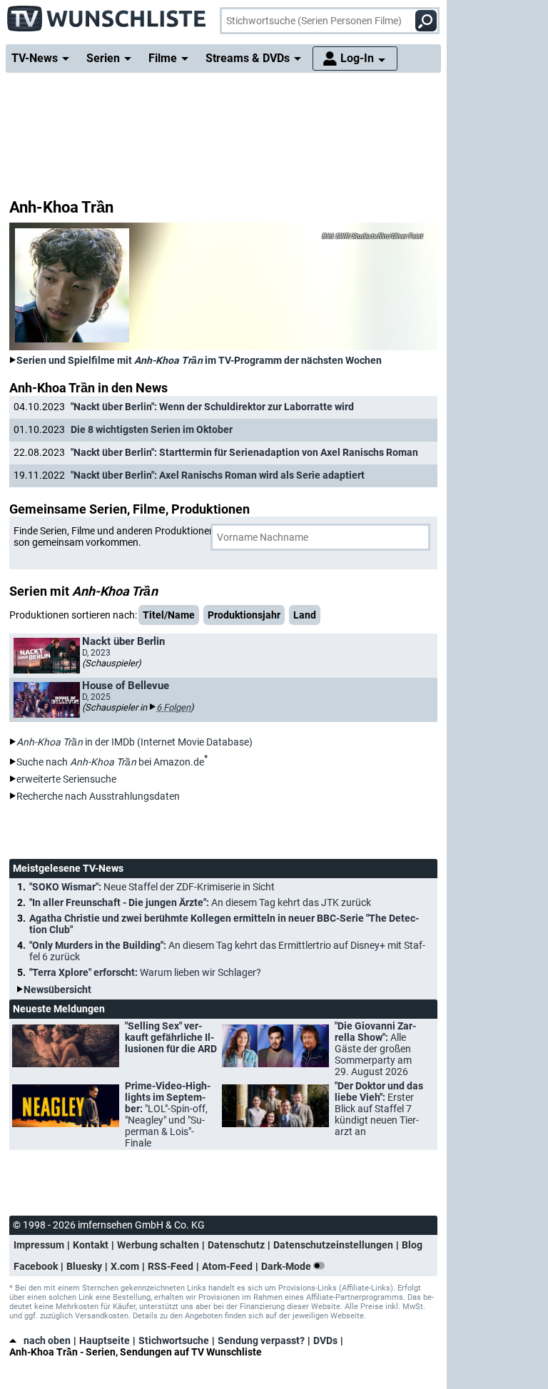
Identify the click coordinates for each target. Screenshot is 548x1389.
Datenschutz (236, 1245)
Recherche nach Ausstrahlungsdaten (98, 796)
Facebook (36, 1266)
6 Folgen (173, 707)
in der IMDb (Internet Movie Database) (134, 742)
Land (304, 615)
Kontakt (90, 1245)
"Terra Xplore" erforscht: (145, 972)
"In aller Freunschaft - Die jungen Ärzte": (200, 902)
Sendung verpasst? (261, 1340)
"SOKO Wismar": (152, 886)
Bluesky (84, 1266)
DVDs (325, 1340)
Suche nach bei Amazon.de (110, 762)
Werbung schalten (158, 1245)
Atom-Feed (227, 1266)
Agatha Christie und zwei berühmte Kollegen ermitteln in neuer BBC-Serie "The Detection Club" (224, 923)
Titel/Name (169, 615)
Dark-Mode (287, 1266)
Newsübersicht (57, 989)
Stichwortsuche (173, 1340)
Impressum (39, 1245)
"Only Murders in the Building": (227, 951)
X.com (125, 1266)
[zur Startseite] (107, 14)
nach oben (47, 1340)
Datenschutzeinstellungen (333, 1245)
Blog (412, 1245)
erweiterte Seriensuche (66, 779)
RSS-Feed (170, 1266)
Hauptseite (104, 1340)
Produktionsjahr (244, 615)
